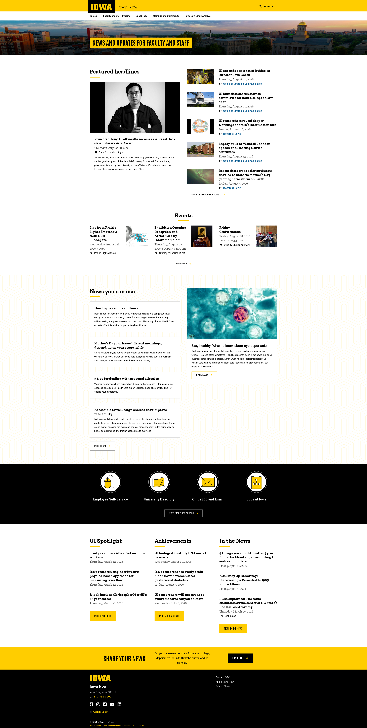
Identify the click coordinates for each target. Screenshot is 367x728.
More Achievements (169, 616)
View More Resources (182, 513)
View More (182, 263)
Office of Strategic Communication (242, 83)
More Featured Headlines (206, 195)
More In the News (233, 628)
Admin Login (100, 711)
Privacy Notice (95, 726)
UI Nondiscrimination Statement (117, 726)
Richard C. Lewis (232, 133)
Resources (142, 16)
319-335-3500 (102, 696)
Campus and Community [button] (166, 16)
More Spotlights (102, 616)
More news (100, 446)
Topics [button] (93, 16)
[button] (266, 6)
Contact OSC (223, 677)
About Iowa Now (225, 681)
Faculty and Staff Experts (116, 16)
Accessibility (138, 726)
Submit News (223, 686)
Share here (238, 658)
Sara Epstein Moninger (111, 152)
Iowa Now (128, 7)
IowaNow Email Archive (198, 16)
